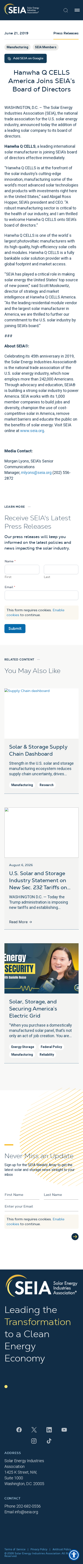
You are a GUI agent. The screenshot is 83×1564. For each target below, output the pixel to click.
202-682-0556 (28, 1506)
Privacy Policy (39, 1549)
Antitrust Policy (61, 1549)
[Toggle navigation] (77, 10)
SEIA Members (45, 47)
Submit (14, 628)
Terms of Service (14, 1549)
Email (10, 587)
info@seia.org (26, 1512)
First (8, 577)
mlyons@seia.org (36, 472)
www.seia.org (32, 430)
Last (47, 577)
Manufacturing (17, 47)
